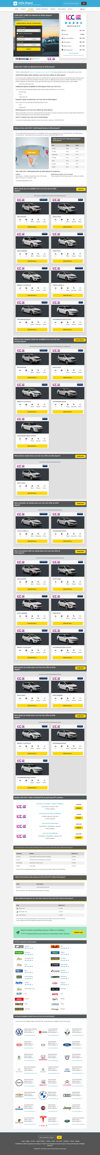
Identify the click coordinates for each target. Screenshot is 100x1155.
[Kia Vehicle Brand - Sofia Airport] (19, 1044)
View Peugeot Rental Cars (54, 1073)
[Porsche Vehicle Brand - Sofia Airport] (19, 1121)
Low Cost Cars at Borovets (50, 823)
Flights (23, 9)
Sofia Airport (29, 3)
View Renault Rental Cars (78, 1035)
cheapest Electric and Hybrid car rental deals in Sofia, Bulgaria (48, 933)
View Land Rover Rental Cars (78, 1124)
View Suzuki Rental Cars (29, 1111)
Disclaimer (66, 1141)
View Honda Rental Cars (53, 1060)
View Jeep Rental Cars (77, 1111)
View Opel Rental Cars (53, 1048)
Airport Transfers (42, 9)
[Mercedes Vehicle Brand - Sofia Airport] (19, 1070)
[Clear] (39, 30)
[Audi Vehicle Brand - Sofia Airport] (67, 1095)
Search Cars (78, 932)
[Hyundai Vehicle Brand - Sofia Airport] (67, 1070)
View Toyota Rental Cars (53, 1035)
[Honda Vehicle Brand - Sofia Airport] (43, 1057)
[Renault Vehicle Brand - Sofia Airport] (67, 1032)
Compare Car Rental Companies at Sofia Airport (37, 17)
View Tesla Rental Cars (53, 1124)
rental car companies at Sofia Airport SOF (40, 72)
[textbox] (29, 30)
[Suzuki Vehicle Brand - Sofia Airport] (19, 1108)
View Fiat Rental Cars (53, 1111)
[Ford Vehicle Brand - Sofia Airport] (67, 1045)
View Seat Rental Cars (53, 1086)
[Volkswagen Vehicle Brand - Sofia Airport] (19, 1032)
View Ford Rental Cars (77, 1048)
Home (16, 9)
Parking (52, 9)
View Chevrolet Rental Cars (30, 1098)
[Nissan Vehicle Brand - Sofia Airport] (19, 1082)
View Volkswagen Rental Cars (31, 1035)
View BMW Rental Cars (53, 1098)
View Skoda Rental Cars (29, 1060)
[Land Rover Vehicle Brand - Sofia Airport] (67, 1121)
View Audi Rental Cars (77, 1098)
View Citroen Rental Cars (77, 1086)
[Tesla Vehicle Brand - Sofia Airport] (43, 1121)
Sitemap (77, 1141)
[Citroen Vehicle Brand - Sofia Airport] (67, 1082)
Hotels (70, 9)
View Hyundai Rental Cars (78, 1073)
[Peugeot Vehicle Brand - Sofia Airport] (43, 1070)
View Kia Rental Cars (28, 1048)
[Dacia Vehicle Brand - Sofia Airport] (67, 1057)
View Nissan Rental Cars (29, 1086)
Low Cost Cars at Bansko (50, 833)
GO (84, 3)
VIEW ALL (81, 189)
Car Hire (30, 9)
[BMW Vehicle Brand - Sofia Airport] (43, 1095)
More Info (80, 456)
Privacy (72, 1141)
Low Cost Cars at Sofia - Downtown (50, 813)
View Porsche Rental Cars (30, 1124)
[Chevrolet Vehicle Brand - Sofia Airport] (19, 1095)
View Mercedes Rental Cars (30, 1073)
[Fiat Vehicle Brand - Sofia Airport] (43, 1108)
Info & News (61, 9)
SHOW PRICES (80, 340)
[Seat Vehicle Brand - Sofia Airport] (43, 1082)
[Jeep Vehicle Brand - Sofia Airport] (67, 1108)
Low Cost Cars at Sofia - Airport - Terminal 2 (50, 803)
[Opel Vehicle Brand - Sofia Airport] (43, 1044)
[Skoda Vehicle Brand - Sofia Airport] (19, 1057)
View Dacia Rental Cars (77, 1060)
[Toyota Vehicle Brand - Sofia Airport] (43, 1032)
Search (28, 49)
